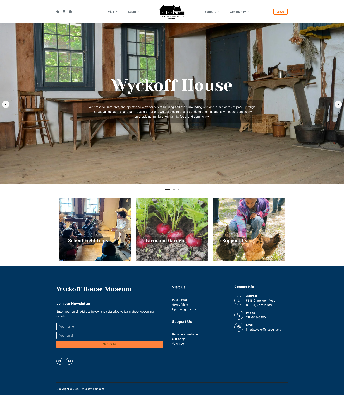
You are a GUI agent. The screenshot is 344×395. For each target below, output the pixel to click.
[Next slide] (338, 104)
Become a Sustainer (185, 334)
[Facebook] (57, 11)
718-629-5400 (256, 317)
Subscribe (109, 344)
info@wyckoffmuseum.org (264, 329)
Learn (132, 11)
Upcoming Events (184, 309)
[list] (172, 104)
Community (238, 11)
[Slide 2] (172, 189)
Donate (280, 11)
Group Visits (180, 304)
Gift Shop (178, 339)
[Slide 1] (166, 189)
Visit (111, 11)
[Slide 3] (178, 189)
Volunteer (178, 343)
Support (210, 11)
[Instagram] (70, 11)
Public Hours (180, 299)
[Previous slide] (5, 104)
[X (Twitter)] (64, 11)
